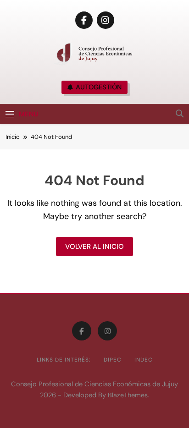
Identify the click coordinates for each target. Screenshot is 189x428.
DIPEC (113, 359)
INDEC (143, 359)
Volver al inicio (94, 246)
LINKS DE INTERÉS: (64, 359)
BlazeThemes (128, 395)
